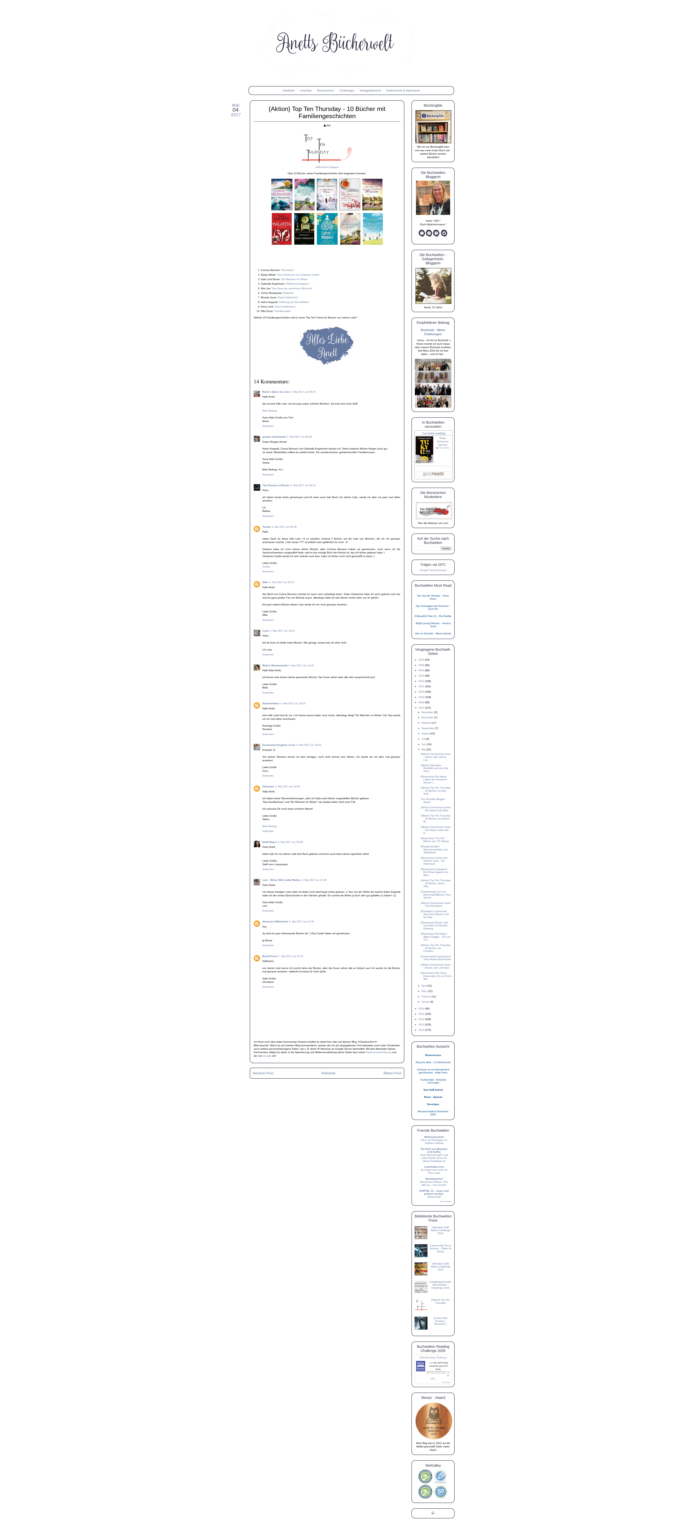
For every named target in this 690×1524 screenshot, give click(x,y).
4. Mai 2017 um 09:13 (303, 485)
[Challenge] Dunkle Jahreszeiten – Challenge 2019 (440, 1285)
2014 (421, 1019)
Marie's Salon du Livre (275, 392)
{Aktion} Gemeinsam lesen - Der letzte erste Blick (436, 809)
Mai (424, 749)
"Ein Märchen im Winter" (294, 279)
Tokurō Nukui (444, 448)
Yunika (266, 527)
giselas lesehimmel (274, 436)
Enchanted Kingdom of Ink (278, 745)
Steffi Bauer (269, 842)
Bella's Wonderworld (275, 665)
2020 (421, 691)
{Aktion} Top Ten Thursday (440, 1301)
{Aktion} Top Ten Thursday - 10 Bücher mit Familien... (436, 948)
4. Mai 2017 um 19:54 (287, 786)
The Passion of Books (275, 485)
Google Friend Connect (433, 570)
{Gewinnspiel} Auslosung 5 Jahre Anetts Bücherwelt (436, 958)
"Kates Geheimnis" (287, 297)
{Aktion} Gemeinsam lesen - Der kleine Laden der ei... (436, 830)
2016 (421, 1008)
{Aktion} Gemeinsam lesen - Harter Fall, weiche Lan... (436, 757)
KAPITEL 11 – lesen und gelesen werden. (434, 1192)
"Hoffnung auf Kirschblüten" (294, 302)
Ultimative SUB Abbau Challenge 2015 (440, 1266)
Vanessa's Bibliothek (275, 921)
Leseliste (306, 90)
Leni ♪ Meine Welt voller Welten (281, 880)
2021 (421, 686)
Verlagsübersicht (370, 90)
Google (267, 1056)
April (424, 985)
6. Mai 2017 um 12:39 (301, 921)
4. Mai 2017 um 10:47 (281, 582)
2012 (421, 1030)
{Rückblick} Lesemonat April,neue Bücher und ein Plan (435, 914)
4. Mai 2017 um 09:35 (284, 527)
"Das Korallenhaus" (285, 306)
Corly (265, 630)
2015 (421, 1014)
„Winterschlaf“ (434, 1197)
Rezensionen (325, 90)
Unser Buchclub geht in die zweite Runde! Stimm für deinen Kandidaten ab (434, 1158)
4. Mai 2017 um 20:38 (290, 842)
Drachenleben (270, 703)
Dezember (428, 712)
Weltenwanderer (434, 1137)
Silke (265, 582)
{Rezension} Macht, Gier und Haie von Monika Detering (434, 925)
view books (446, 1382)
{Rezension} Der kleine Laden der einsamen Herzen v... (434, 779)
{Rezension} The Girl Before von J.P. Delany (435, 840)
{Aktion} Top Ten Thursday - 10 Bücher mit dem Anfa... (436, 790)
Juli (424, 739)
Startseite (289, 90)
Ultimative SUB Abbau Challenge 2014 (440, 1230)
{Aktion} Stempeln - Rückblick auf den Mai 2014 (434, 768)
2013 (421, 1024)
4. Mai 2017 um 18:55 (308, 745)
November (428, 717)
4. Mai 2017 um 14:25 (301, 665)
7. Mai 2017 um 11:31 (291, 956)
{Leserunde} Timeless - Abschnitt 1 (440, 1321)
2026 (421, 659)
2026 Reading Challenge (433, 1357)
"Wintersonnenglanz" (297, 283)
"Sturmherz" (288, 270)
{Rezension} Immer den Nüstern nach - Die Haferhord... (434, 861)
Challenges (346, 90)
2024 (421, 670)
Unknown (268, 786)
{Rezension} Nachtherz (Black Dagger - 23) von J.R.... (435, 936)
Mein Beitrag (269, 410)
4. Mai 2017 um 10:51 (282, 630)
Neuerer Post (263, 1073)
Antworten (268, 426)
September (428, 728)
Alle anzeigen (446, 1201)
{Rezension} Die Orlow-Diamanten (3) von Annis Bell (436, 976)
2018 (421, 702)
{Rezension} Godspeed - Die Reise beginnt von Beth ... (435, 872)
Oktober (426, 723)
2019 (421, 697)
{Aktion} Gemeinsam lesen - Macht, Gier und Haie (436, 966)
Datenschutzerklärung (378, 1052)
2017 (421, 707)
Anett (431, 1362)
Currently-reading (433, 433)
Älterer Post (392, 1073)
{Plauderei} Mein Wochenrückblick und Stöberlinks (434, 849)
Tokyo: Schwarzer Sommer (443, 441)
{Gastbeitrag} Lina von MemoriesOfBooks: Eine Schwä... (436, 894)
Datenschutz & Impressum (403, 90)
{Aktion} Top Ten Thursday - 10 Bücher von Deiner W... (436, 818)
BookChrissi (269, 956)
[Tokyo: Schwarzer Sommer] (424, 462)
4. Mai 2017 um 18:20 (292, 703)
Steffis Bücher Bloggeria (327, 167)
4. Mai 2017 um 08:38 (299, 436)
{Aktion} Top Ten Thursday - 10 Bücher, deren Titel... (436, 883)
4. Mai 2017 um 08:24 (303, 392)
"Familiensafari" (282, 311)
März (425, 991)
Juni (424, 744)
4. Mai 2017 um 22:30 (314, 880)
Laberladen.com (434, 1166)
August (426, 733)
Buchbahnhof (434, 1179)
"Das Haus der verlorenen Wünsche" (292, 288)
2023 (421, 675)
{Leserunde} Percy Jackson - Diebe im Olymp (440, 1248)
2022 (421, 681)
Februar (426, 996)
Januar (426, 1001)
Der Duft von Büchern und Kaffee (434, 1150)
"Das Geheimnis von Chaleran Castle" (298, 274)
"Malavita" (288, 292)
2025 (421, 665)
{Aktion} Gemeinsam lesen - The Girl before (436, 904)
